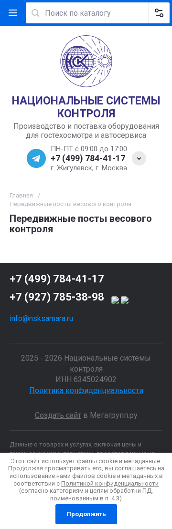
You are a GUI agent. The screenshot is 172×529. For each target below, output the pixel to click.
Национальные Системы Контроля (86, 107)
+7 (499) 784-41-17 (88, 158)
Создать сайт (58, 415)
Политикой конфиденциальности (110, 483)
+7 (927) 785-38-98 (57, 297)
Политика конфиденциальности (86, 390)
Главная (21, 195)
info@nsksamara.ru (41, 318)
